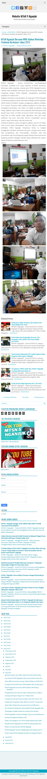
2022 (5, 630)
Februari (8, 743)
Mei (6, 673)
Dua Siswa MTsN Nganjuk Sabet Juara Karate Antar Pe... (24, 678)
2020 (5, 636)
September (9, 660)
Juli (6, 666)
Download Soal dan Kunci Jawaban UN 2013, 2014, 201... (24, 699)
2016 (5, 648)
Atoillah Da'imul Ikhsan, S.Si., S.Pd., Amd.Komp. (21, 774)
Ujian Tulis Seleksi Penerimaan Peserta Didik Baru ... (23, 705)
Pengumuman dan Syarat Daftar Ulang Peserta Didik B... (24, 693)
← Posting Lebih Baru (9, 397)
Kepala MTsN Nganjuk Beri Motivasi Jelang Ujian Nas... (23, 724)
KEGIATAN (11, 32)
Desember (9, 651)
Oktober (8, 657)
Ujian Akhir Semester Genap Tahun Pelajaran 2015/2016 (24, 681)
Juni (6, 670)
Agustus (8, 663)
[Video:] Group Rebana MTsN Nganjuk (18, 727)
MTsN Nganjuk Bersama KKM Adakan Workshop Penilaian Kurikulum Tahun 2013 (22, 41)
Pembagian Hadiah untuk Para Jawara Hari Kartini (22, 711)
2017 (5, 645)
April (7, 737)
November (9, 654)
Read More (13, 333)
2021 (5, 633)
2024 (5, 624)
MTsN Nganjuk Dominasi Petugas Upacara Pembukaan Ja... (25, 714)
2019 (5, 639)
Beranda (25, 397)
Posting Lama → (39, 397)
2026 (5, 617)
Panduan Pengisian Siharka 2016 (16, 717)
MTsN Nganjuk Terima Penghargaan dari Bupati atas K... (24, 730)
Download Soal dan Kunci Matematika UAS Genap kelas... (24, 684)
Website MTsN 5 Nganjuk (24, 16)
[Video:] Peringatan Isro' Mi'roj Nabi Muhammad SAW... (24, 720)
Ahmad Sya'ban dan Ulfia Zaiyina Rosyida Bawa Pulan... (23, 675)
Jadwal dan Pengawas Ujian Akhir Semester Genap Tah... (24, 702)
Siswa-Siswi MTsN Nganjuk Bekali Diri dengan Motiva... (24, 733)
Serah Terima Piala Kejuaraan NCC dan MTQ (26, 383)
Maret (7, 740)
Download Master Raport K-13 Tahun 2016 (19, 696)
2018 (5, 642)
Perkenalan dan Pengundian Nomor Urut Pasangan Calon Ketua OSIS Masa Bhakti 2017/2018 (25, 339)
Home (4, 32)
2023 (5, 627)
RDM (4, 514)
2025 (5, 621)
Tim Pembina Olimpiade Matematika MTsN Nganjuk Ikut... (24, 708)
